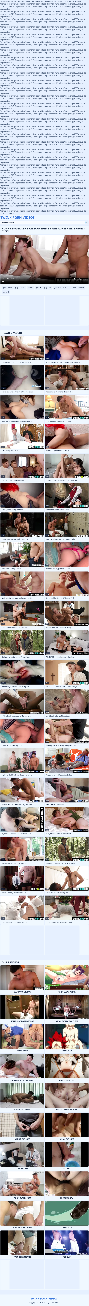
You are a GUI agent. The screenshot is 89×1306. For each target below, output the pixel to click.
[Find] (86, 222)
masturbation (78, 287)
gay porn (47, 287)
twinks (30, 287)
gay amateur (20, 287)
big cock (6, 292)
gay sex (38, 287)
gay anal (57, 287)
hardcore (66, 287)
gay (4, 287)
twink (10, 287)
